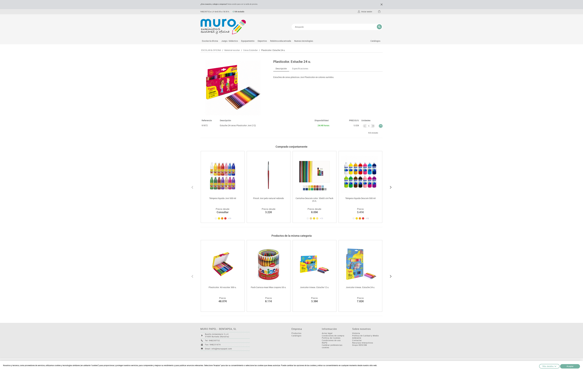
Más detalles (548, 366)
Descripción (281, 68)
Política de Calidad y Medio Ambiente (365, 337)
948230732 (205, 11)
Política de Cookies (331, 338)
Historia (356, 333)
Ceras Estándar (250, 50)
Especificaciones (300, 68)
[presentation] (192, 187)
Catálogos (375, 40)
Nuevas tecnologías (303, 40)
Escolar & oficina (210, 40)
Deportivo (262, 40)
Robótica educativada (280, 40)
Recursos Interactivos (362, 343)
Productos (296, 333)
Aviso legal (327, 333)
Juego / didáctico (229, 40)
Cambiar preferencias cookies (332, 346)
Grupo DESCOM (359, 345)
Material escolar (232, 50)
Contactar (357, 340)
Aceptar (570, 366)
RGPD (324, 343)
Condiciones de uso (331, 340)
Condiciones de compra (333, 336)
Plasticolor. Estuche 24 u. (273, 50)
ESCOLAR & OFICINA (211, 50)
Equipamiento (247, 40)
